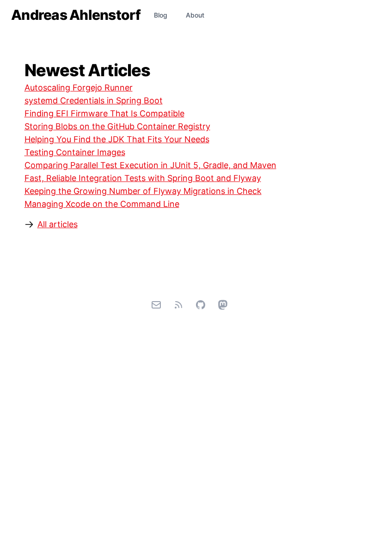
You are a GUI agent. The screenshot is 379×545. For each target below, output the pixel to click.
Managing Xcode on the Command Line (101, 204)
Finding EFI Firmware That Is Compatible (104, 113)
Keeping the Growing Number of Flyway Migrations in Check (143, 191)
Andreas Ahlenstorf (76, 14)
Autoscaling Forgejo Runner (78, 87)
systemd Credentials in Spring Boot (93, 100)
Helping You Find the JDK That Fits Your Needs (116, 139)
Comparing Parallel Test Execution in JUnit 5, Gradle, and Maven (150, 165)
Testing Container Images (74, 152)
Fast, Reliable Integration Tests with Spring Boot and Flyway (142, 178)
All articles (57, 224)
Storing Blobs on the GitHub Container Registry (117, 126)
